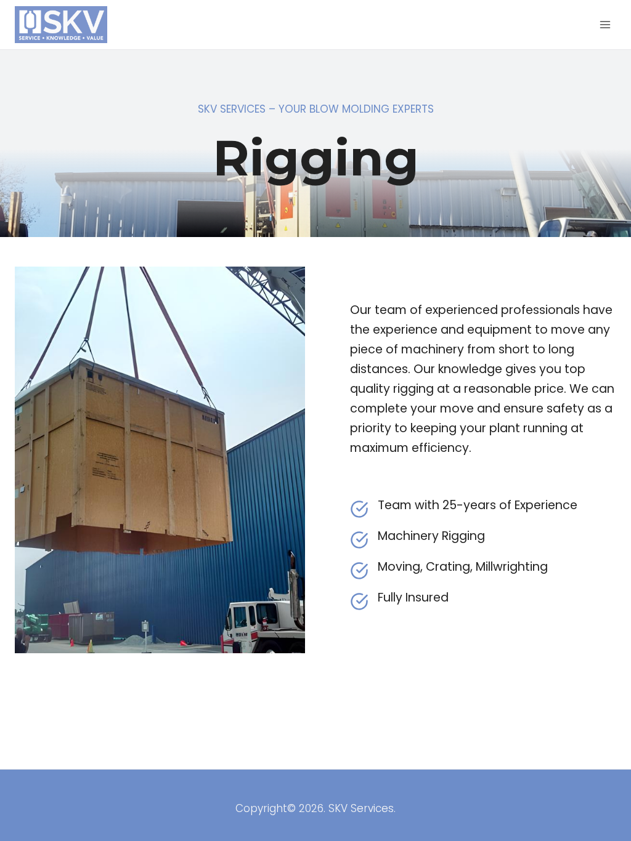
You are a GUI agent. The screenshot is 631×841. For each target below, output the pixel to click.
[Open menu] (604, 24)
